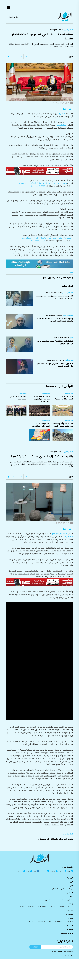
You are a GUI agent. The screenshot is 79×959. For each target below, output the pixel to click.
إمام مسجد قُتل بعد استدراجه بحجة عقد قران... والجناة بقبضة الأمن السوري (54, 319)
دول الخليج (61, 125)
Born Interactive (56, 955)
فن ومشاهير (68, 360)
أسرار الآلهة (55, 889)
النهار (71, 56)
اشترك (35, 946)
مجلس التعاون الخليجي (56, 277)
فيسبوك (61, 871)
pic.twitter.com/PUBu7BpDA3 (34, 238)
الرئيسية (70, 878)
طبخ (49, 921)
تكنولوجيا (69, 914)
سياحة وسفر (41, 921)
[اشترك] (39, 264)
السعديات (68, 536)
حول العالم (31, 921)
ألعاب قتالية (31, 906)
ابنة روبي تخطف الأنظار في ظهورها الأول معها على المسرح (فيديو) (54, 365)
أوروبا (44, 277)
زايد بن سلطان (43, 839)
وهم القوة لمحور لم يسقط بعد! (18, 397)
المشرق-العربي (67, 292)
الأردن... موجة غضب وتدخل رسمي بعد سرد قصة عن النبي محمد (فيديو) (54, 297)
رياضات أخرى (69, 910)
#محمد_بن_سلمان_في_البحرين (54, 183)
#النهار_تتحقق (68, 925)
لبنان (71, 337)
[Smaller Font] (70, 109)
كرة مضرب (53, 906)
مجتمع (63, 889)
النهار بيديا (69, 929)
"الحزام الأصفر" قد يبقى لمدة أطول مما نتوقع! (40, 425)
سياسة (71, 889)
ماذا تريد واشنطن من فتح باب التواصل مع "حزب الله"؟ (41, 399)
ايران (71, 882)
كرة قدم (70, 906)
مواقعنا (12, 17)
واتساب (20, 871)
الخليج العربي (68, 29)
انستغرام (43, 871)
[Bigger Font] (64, 109)
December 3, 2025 (37, 186)
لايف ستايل (69, 918)
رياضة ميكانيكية (42, 906)
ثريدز (27, 871)
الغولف (22, 906)
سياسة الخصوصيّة (67, 933)
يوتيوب (52, 871)
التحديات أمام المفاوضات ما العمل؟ (64, 397)
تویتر (68, 871)
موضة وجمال (58, 921)
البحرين (61, 113)
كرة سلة (61, 906)
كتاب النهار (69, 393)
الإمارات (54, 839)
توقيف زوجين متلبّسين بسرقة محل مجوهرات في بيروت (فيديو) (55, 342)
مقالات (70, 897)
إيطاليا (70, 277)
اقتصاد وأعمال (68, 893)
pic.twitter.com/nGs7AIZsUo (29, 183)
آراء (62, 900)
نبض (35, 871)
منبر (57, 900)
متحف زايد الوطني (59, 533)
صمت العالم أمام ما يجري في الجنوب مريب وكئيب (63, 425)
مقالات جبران (48, 900)
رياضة (71, 904)
